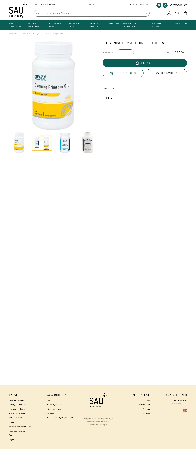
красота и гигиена (74, 25)
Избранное (145, 409)
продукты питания (156, 25)
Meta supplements (15, 25)
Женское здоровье (54, 33)
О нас (48, 400)
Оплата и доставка (44, 5)
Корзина (146, 413)
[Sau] (18, 10)
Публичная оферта (139, 5)
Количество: (109, 52)
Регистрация (144, 404)
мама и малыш (94, 25)
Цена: (170, 52)
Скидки (176, 24)
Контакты (92, 5)
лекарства (113, 24)
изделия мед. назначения (129, 25)
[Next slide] (93, 85)
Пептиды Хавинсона (33, 25)
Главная (13, 33)
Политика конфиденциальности (59, 417)
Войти (147, 400)
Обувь (184, 24)
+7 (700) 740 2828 (178, 5)
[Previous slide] (13, 85)
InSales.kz (105, 422)
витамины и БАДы (55, 25)
